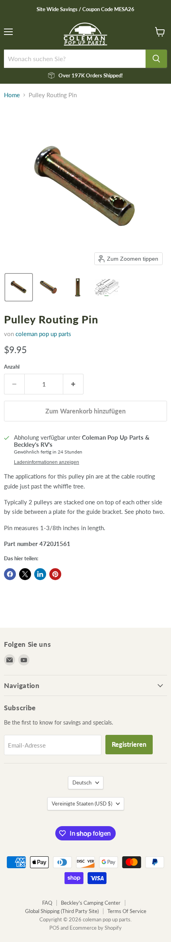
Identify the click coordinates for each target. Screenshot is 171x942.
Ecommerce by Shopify (96, 928)
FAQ (47, 903)
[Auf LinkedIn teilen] (40, 574)
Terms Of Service (126, 911)
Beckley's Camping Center (90, 903)
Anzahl (11, 367)
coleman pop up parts (43, 333)
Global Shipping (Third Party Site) (62, 911)
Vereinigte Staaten (82, 803)
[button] (18, 287)
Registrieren (129, 744)
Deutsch (81, 782)
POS (54, 928)
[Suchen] (156, 59)
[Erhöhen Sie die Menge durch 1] (73, 384)
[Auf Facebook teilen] (10, 574)
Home (12, 95)
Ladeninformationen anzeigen (46, 462)
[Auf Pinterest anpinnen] (55, 574)
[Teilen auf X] (25, 574)
